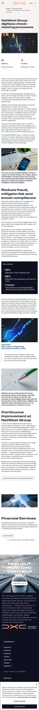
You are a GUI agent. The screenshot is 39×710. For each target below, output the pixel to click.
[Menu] (2, 3)
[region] (19, 696)
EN (31, 3)
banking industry (6, 128)
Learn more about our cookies (26, 697)
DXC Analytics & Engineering (12, 346)
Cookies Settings (19, 701)
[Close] (36, 684)
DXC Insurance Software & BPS (13, 348)
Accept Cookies (19, 706)
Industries (7, 647)
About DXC (8, 660)
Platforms (7, 650)
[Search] (35, 3)
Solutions (7, 653)
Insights (7, 657)
